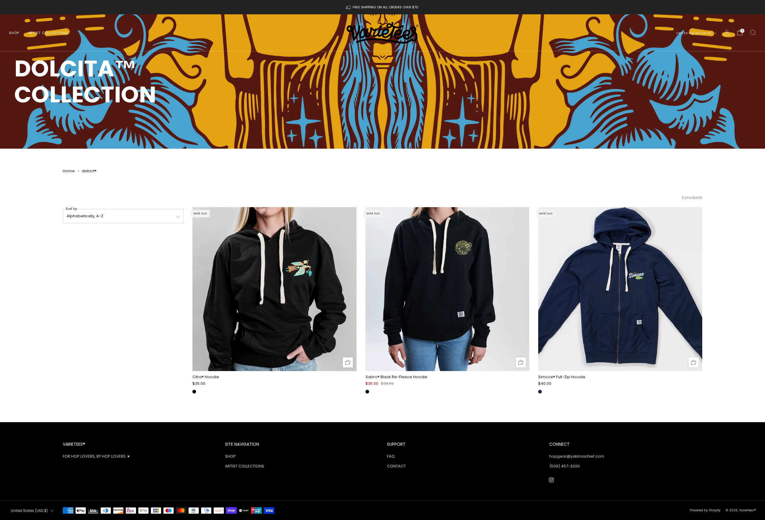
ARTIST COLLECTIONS (48, 32)
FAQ (391, 456)
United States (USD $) (694, 33)
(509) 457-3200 (564, 466)
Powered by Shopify (705, 510)
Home (69, 171)
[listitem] (382, 7)
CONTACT (396, 466)
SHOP (14, 32)
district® (89, 171)
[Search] (753, 33)
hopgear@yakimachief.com (576, 456)
